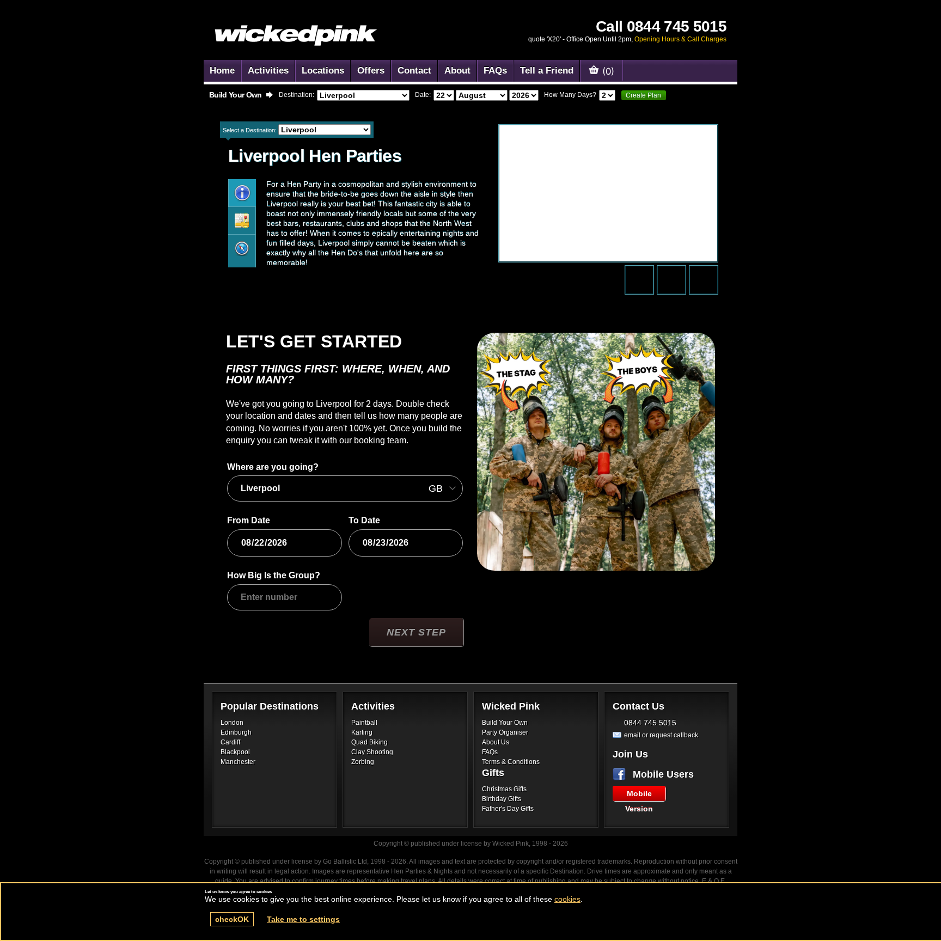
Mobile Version (639, 795)
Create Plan (643, 95)
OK (232, 919)
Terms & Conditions (511, 762)
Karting (361, 732)
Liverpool (242, 193)
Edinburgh (236, 732)
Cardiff (230, 742)
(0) (607, 70)
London (232, 722)
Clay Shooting (372, 752)
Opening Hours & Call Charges (680, 39)
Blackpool (235, 752)
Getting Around (241, 248)
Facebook (621, 774)
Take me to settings (303, 919)
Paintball (364, 722)
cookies (567, 899)
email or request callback (661, 735)
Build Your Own (505, 722)
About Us (495, 742)
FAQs (490, 752)
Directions (241, 221)
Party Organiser (505, 732)
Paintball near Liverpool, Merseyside (296, 35)
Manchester (238, 762)
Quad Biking (369, 742)
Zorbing (362, 762)
